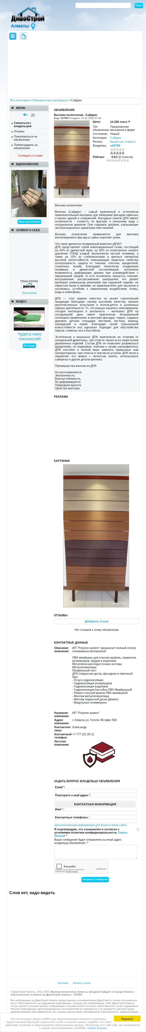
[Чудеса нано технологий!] (30, 308)
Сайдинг (115, 137)
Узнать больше (97, 1027)
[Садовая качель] (29, 171)
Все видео (29, 345)
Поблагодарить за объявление (26, 146)
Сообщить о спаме (30, 155)
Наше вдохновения (29, 221)
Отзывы (19, 131)
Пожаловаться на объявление (25, 138)
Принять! (127, 1018)
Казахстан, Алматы (122, 141)
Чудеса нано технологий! (30, 336)
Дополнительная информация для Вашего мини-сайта (91, 825)
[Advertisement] (74, 69)
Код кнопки (29, 292)
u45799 (115, 145)
